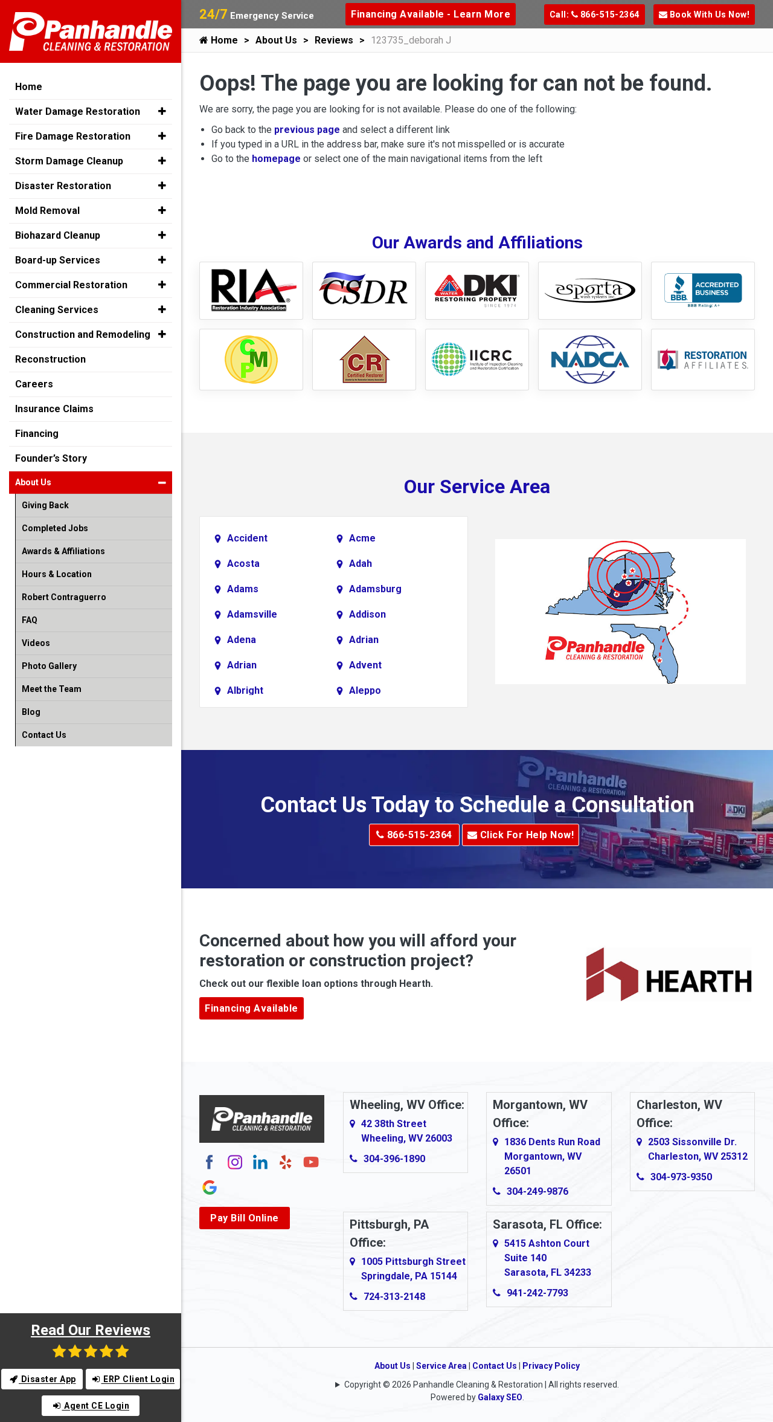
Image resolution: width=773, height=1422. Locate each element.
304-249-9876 (537, 1191)
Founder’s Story (51, 458)
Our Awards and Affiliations (477, 243)
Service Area (441, 1366)
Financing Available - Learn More (430, 14)
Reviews (334, 40)
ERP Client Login (138, 1379)
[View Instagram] (235, 1162)
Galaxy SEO (500, 1397)
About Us (276, 40)
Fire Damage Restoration (72, 136)
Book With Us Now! (708, 14)
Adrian (364, 639)
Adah (360, 563)
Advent (365, 665)
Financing (37, 433)
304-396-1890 (394, 1159)
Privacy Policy (551, 1366)
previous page (307, 129)
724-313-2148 (394, 1296)
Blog (31, 712)
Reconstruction (50, 359)
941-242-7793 (537, 1293)
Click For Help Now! (525, 835)
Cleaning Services (56, 309)
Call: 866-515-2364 (595, 14)
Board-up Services (57, 260)
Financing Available (251, 1008)
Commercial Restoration (71, 285)
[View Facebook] (209, 1162)
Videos (36, 643)
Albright (245, 690)
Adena (241, 639)
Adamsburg (375, 589)
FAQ (29, 620)
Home (223, 40)
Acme (362, 538)
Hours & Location (57, 574)
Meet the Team (52, 689)
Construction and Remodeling (82, 334)
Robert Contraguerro (64, 597)
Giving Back (45, 505)
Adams (242, 589)
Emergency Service (256, 15)
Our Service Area (477, 486)
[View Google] (209, 1187)
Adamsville (252, 614)
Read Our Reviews (90, 1330)
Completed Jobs (55, 528)
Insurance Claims (54, 409)
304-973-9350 (681, 1177)
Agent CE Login (96, 1406)
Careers (34, 384)
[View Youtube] (311, 1162)
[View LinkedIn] (260, 1162)
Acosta (243, 563)
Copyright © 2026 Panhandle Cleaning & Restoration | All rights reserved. (481, 1384)
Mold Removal (47, 210)
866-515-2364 (418, 835)
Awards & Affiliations (63, 551)
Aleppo (365, 690)
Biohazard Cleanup (57, 235)
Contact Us (494, 1366)
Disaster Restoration (63, 186)
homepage (276, 158)
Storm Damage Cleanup (69, 161)
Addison (367, 614)
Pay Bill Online (244, 1218)
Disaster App (47, 1379)
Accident (247, 538)
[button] (162, 111)
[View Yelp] (285, 1162)
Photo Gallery (49, 666)
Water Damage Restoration (77, 111)
